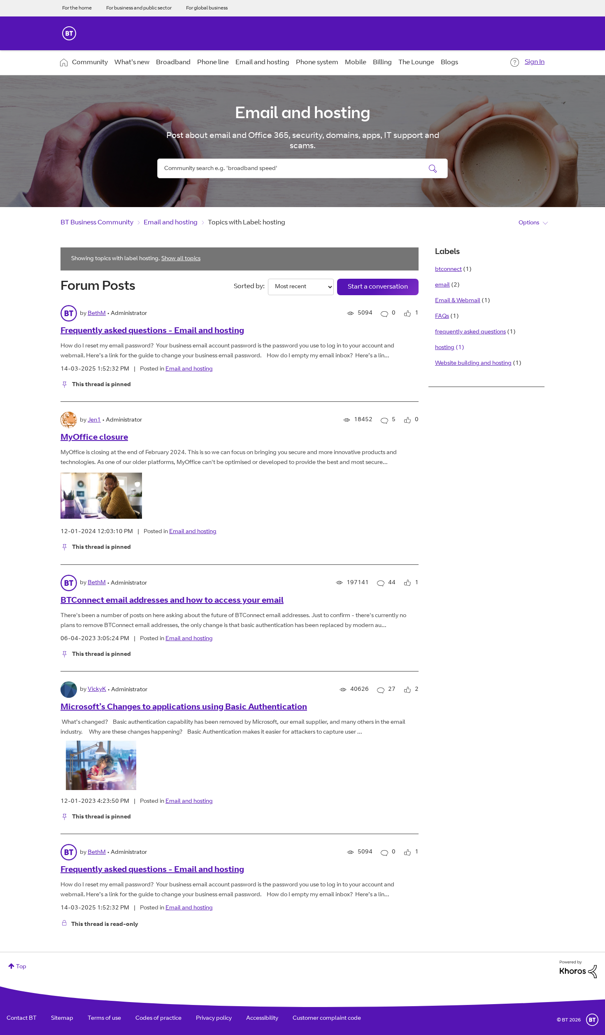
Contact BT (22, 1018)
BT (592, 1020)
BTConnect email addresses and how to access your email (172, 601)
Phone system (317, 62)
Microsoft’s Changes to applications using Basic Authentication (183, 708)
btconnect (448, 270)
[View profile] (68, 313)
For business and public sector (139, 8)
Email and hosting (262, 62)
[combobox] (302, 168)
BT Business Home (69, 33)
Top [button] (21, 967)
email (442, 285)
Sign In (534, 62)
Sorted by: (249, 286)
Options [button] (529, 223)
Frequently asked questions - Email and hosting (152, 331)
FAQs (442, 316)
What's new (131, 62)
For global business (207, 8)
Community (90, 62)
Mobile (355, 62)
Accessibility (262, 1018)
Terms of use (104, 1018)
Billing (382, 62)
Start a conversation (378, 287)
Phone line (213, 62)
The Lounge (416, 62)
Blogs (449, 62)
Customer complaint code (327, 1018)
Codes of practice (158, 1018)
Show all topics (180, 259)
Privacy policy (214, 1018)
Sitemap (62, 1018)
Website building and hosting (473, 363)
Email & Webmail (457, 301)
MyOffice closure (94, 438)
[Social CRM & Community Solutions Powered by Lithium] (578, 969)
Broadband (173, 62)
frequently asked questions (470, 332)
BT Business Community (96, 222)
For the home (77, 8)
